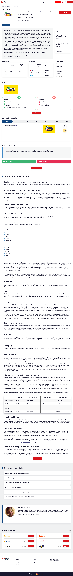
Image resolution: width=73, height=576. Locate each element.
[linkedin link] (10, 519)
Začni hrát (36, 112)
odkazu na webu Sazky (34, 424)
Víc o (48, 2)
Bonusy (58, 2)
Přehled (6, 25)
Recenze (39, 14)
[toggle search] (65, 2)
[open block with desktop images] (65, 131)
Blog (43, 2)
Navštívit (65, 12)
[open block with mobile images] (65, 126)
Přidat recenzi (36, 168)
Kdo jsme (17, 559)
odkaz (15, 125)
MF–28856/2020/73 (60, 73)
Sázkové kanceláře (22, 2)
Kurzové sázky (13, 2)
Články (29, 2)
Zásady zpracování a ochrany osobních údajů (54, 560)
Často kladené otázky (20, 561)
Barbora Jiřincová (24, 507)
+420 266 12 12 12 (59, 48)
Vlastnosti (32, 25)
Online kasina (6, 6)
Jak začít (41, 25)
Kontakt (17, 562)
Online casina (36, 2)
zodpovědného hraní (51, 440)
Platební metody (15, 25)
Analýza (24, 536)
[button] (37, 473)
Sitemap (17, 564)
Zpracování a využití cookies (55, 562)
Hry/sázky (56, 25)
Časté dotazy (66, 25)
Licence (24, 25)
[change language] (62, 2)
